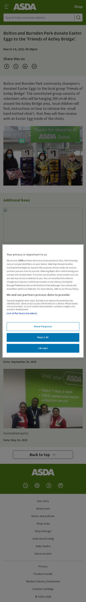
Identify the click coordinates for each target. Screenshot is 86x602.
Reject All (43, 337)
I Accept (43, 348)
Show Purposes (43, 326)
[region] (43, 301)
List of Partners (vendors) (22, 313)
